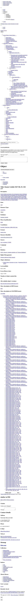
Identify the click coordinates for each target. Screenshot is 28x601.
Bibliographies (9, 45)
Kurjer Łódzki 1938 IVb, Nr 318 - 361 (14, 483)
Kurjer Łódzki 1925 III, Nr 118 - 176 (13, 396)
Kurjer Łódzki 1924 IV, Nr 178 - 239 (13, 390)
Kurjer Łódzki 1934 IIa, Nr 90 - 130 (13, 455)
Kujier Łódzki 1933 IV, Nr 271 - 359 (13, 450)
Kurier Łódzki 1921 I (10, 338)
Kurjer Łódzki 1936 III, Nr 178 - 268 (13, 470)
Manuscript (16, 79)
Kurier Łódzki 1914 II (10, 324)
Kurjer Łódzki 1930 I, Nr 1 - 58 (12, 427)
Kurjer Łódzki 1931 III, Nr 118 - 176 (13, 436)
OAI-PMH (3, 293)
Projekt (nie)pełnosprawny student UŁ (13, 104)
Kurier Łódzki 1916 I (10, 328)
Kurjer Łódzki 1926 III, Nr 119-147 (13, 403)
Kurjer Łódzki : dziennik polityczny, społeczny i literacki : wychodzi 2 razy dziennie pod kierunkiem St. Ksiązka (15, 296)
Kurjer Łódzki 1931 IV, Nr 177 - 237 (13, 437)
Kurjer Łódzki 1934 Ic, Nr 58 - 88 (13, 454)
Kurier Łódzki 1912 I (10, 322)
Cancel (2, 163)
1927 (2, 204)
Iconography (12, 67)
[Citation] (2, 175)
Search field (3, 142)
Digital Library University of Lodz (10, 262)
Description (8, 113)
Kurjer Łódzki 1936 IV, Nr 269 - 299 (13, 471)
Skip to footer (6, 5)
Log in (2, 586)
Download (3, 179)
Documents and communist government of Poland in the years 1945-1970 (19, 56)
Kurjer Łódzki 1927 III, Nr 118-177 (13, 410)
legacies (14, 80)
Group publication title (13, 109)
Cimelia (10, 51)
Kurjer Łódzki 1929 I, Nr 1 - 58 (12, 420)
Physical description (10, 133)
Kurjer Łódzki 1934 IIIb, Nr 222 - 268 (14, 460)
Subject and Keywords (10, 112)
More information (14, 594)
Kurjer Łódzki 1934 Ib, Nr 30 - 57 (13, 453)
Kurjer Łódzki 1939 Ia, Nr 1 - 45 (12, 484)
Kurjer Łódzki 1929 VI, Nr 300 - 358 (13, 426)
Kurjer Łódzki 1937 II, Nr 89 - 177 (13, 476)
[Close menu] (1, 25)
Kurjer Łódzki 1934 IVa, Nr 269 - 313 (13, 461)
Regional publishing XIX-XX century (13, 100)
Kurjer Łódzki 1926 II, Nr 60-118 (13, 401)
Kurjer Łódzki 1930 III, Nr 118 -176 (13, 429)
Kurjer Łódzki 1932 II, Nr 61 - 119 (13, 442)
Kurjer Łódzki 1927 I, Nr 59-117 (12, 408)
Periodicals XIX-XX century (12, 46)
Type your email (4, 154)
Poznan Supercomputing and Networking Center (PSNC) (12, 592)
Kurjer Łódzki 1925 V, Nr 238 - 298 (13, 398)
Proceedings (8, 98)
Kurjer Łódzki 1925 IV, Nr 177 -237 (13, 397)
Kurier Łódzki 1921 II (10, 340)
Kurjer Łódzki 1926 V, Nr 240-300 (13, 406)
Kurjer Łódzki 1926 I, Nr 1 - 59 (12, 400)
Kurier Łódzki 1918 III (10, 333)
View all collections (7, 559)
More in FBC (3, 499)
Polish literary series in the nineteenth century (15, 99)
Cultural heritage (10, 49)
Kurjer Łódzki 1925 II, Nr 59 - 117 (13, 394)
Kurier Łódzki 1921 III (10, 341)
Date (7, 119)
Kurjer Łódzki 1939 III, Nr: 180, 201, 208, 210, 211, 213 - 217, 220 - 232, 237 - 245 (16, 490)
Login (4, 21)
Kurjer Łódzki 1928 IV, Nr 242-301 (13, 418)
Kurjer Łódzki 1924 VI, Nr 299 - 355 (13, 392)
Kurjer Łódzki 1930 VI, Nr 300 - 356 (13, 433)
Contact (7, 42)
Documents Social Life (14, 52)
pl (4, 9)
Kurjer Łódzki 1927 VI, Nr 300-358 (13, 413)
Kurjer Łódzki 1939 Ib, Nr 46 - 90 (13, 485)
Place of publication (12, 116)
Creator (7, 111)
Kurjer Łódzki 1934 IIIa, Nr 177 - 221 (13, 458)
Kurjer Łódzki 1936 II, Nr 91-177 (13, 469)
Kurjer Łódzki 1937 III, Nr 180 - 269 (13, 477)
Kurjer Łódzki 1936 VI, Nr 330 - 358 (13, 474)
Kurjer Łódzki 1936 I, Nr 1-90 (12, 468)
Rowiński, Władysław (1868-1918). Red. (9, 227)
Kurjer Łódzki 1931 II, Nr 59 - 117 (13, 435)
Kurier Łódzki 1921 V (10, 343)
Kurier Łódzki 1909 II (10, 320)
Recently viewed (8, 134)
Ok (1, 597)
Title (8, 107)
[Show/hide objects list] (15, 35)
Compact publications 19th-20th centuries (14, 102)
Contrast (5, 11)
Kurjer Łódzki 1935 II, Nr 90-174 (13, 464)
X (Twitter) (8, 17)
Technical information (10, 40)
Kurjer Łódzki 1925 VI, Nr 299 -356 (13, 399)
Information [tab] (5, 183)
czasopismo (3, 209)
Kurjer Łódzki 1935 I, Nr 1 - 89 (12, 463)
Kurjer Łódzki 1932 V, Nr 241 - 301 (13, 446)
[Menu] (1, 7)
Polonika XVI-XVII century (17, 94)
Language (8, 125)
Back (2, 31)
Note (7, 130)
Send (6, 163)
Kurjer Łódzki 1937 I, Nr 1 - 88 (12, 475)
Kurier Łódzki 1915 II (10, 327)
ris (3, 171)
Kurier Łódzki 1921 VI (10, 344)
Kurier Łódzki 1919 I (10, 335)
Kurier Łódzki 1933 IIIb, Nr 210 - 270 (14, 449)
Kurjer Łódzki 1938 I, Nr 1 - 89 (12, 479)
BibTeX (4, 173)
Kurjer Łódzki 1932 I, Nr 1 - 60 (12, 441)
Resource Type (9, 120)
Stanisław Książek (4, 217)
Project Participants (10, 38)
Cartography (10, 72)
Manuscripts (12, 74)
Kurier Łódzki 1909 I (10, 319)
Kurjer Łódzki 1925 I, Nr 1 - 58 (12, 393)
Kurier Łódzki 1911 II (10, 321)
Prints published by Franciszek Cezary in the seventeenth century (19, 92)
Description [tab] (5, 181)
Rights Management (10, 128)
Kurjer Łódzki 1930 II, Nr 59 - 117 (13, 428)
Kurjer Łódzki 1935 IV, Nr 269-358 (13, 467)
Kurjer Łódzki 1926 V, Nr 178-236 (13, 405)
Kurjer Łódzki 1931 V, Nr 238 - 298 (13, 439)
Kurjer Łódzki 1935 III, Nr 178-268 (13, 465)
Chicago (2, 509)
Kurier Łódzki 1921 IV (10, 342)
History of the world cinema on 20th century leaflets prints (18, 58)
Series (7, 132)
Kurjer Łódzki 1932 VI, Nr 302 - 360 (13, 447)
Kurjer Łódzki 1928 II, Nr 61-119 (13, 415)
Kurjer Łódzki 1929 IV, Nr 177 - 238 (13, 423)
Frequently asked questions (11, 41)
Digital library (8, 37)
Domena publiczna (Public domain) (8, 257)
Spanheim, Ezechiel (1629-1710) (20, 85)
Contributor (8, 118)
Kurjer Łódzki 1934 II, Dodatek (12, 457)
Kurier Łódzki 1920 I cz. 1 (11, 336)
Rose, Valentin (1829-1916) (19, 83)
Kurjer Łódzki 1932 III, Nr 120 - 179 (13, 443)
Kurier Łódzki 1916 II (10, 329)
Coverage (8, 127)
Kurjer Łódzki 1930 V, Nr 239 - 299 (13, 432)
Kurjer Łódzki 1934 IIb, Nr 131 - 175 (13, 456)
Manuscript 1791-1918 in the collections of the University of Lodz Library (19, 87)
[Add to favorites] (1, 175)
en (3, 9)
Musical (10, 73)
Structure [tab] (5, 184)
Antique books (12, 88)
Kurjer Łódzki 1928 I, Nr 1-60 (12, 414)
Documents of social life (16, 66)
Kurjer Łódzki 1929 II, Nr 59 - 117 (13, 421)
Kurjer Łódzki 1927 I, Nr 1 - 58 (12, 407)
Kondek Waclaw (14, 70)
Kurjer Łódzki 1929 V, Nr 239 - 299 (13, 425)
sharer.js (12, 19)
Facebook (8, 15)
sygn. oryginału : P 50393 (6, 242)
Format (7, 121)
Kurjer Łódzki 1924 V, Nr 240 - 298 (13, 391)
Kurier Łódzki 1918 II (10, 331)
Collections (5, 43)
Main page (3, 545)
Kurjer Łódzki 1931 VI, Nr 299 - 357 (13, 440)
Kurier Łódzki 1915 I (10, 326)
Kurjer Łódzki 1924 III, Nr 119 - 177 (13, 389)
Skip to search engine (7, 2)
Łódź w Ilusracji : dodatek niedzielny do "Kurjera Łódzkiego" (13, 252)
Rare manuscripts (16, 77)
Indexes (5, 105)
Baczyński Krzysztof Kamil (19, 84)
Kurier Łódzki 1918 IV (10, 334)
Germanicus (13, 93)
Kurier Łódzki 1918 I (10, 330)
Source (7, 123)
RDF (2, 288)
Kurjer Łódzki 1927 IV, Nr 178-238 (13, 411)
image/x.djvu (3, 232)
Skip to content (6, 3)
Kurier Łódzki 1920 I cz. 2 (11, 337)
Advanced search (4, 143)
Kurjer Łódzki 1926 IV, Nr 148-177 (13, 404)
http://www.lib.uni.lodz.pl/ (6, 536)
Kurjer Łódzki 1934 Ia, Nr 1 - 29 (12, 451)
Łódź (2, 222)
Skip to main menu (7, 1)
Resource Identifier (10, 122)
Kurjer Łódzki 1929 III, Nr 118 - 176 (13, 422)
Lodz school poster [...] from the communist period (17, 60)
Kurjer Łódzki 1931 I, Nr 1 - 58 (12, 434)
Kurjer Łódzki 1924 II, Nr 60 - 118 (13, 387)
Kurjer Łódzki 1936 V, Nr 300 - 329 (13, 472)
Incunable (10, 71)
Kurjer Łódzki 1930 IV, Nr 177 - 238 (13, 430)
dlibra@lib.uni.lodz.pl (5, 531)
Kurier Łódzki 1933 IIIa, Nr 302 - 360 (13, 448)
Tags (7, 129)
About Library (6, 35)
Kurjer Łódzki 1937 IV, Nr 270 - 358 (13, 478)
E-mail (7, 14)
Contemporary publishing (11, 101)
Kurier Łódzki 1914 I (10, 323)
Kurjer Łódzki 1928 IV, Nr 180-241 (13, 416)
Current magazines (9, 48)
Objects (7, 136)
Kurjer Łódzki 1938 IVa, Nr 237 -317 (13, 482)
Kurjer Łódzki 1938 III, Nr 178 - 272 (13, 481)
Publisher (9, 114)
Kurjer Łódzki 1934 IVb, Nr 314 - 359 (14, 462)
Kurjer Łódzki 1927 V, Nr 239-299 (13, 412)
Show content (6, 177)
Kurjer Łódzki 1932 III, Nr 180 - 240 (13, 444)
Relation (7, 126)
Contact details (6, 581)
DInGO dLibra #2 (13, 591)
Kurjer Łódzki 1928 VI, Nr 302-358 (13, 419)
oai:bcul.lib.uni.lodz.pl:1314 (6, 237)
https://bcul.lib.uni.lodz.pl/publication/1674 (9, 283)
